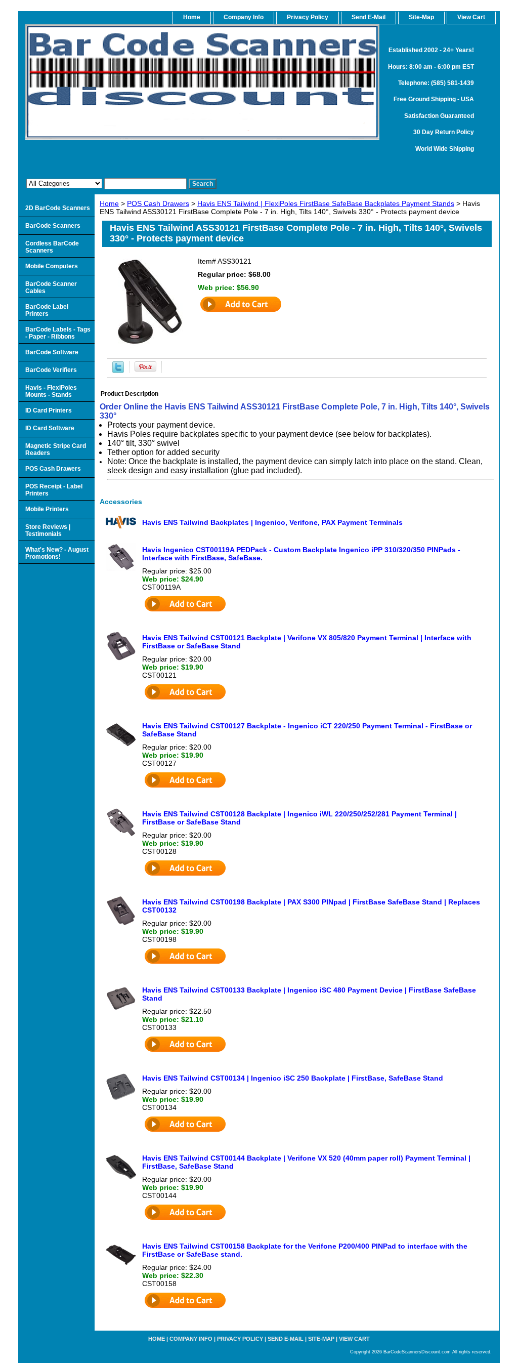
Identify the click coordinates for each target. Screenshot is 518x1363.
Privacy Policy (307, 17)
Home (109, 203)
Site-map (321, 1339)
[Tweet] (118, 370)
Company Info (244, 17)
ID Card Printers (48, 410)
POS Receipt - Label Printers (53, 490)
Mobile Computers (51, 266)
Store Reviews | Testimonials (47, 530)
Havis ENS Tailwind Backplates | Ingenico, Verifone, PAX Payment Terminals (272, 522)
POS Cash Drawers (158, 203)
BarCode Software (51, 352)
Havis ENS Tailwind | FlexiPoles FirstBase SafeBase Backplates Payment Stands (325, 203)
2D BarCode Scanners (57, 208)
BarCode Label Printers (46, 310)
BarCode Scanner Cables (51, 287)
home (191, 17)
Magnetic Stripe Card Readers (55, 449)
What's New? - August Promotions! (57, 553)
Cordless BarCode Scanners (52, 247)
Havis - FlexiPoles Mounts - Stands (51, 391)
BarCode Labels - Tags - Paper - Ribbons (58, 333)
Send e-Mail (286, 1339)
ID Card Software (49, 428)
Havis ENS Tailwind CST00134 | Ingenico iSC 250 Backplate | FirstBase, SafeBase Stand (292, 1078)
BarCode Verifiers (51, 370)
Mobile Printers (47, 509)
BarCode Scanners (52, 225)
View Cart (354, 1339)
